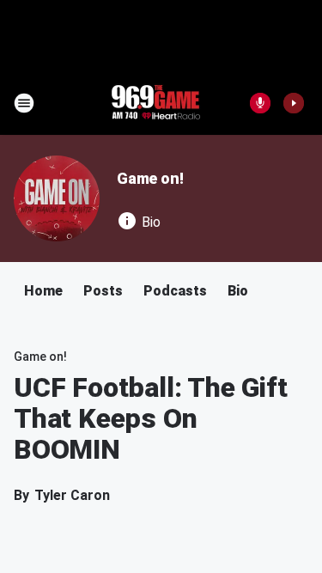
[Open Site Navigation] (24, 103)
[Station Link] (155, 103)
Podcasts (175, 291)
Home (43, 291)
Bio (238, 291)
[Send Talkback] (260, 103)
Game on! (150, 178)
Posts (103, 291)
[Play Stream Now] (293, 103)
